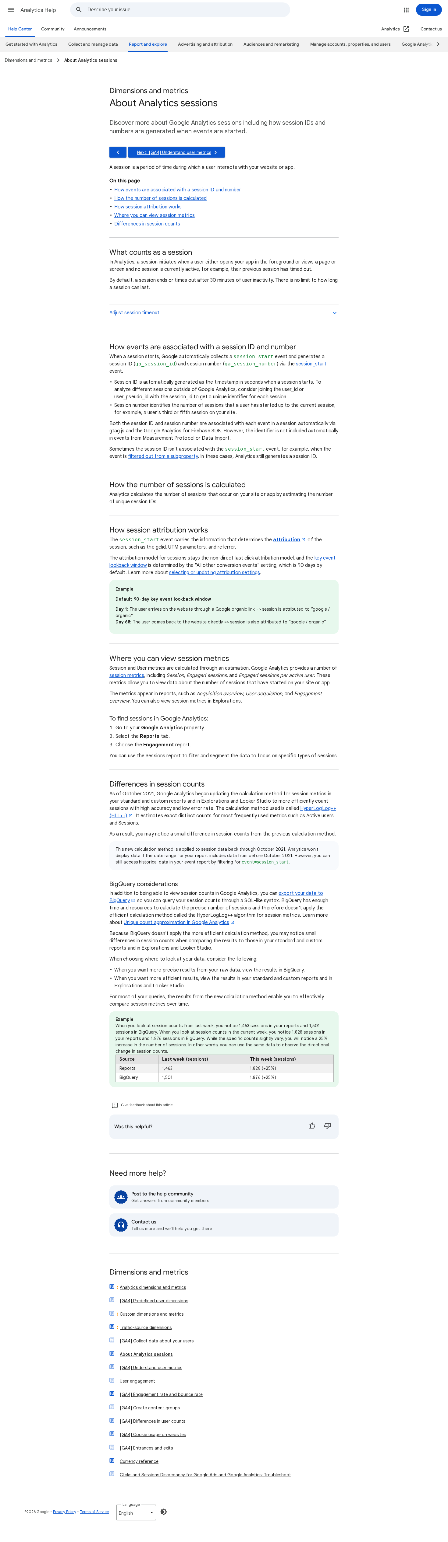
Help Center (20, 29)
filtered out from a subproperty (163, 456)
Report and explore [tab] (148, 44)
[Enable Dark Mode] (163, 1512)
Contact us (431, 29)
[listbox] (136, 1512)
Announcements (90, 29)
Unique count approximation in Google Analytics (176, 922)
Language (131, 1504)
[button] (11, 9)
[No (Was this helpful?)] (328, 1126)
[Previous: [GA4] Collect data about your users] (117, 152)
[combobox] (188, 10)
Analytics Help (38, 10)
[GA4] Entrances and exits (146, 1448)
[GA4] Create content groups (150, 1408)
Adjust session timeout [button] (134, 313)
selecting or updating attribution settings (214, 573)
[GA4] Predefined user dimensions (154, 1300)
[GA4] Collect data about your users (157, 1341)
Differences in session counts (147, 224)
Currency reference (139, 1461)
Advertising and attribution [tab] (205, 44)
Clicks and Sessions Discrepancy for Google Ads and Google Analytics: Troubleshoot (205, 1474)
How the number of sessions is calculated (160, 198)
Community (53, 29)
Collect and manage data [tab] (93, 44)
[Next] (435, 44)
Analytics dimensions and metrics (153, 1287)
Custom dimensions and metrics (151, 1314)
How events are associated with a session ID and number (177, 190)
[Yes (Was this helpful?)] (312, 1126)
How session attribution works (148, 207)
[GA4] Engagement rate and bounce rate (161, 1394)
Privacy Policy (64, 1511)
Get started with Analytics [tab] (31, 44)
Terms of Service (94, 1511)
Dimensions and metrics (148, 1272)
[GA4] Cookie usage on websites (153, 1434)
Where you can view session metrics (154, 215)
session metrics (126, 675)
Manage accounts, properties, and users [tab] (350, 44)
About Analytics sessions (146, 1354)
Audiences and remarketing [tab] (271, 44)
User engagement (137, 1381)
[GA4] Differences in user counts (152, 1421)
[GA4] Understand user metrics (151, 1367)
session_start (311, 364)
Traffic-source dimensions (146, 1327)
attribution (286, 540)
